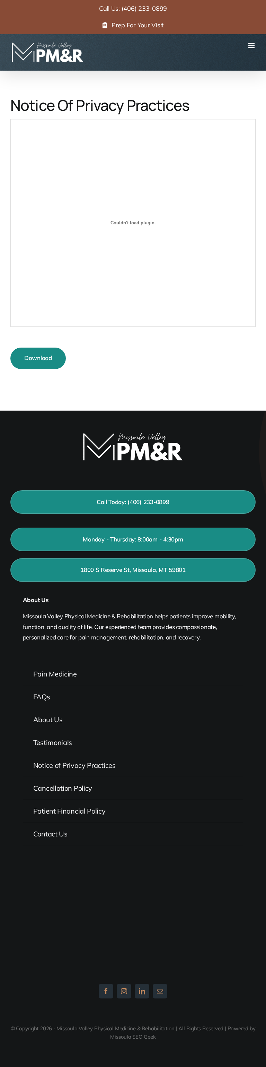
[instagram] (124, 991)
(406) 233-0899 (144, 8)
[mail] (160, 991)
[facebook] (106, 991)
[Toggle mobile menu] (252, 45)
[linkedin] (142, 991)
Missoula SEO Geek (133, 1036)
